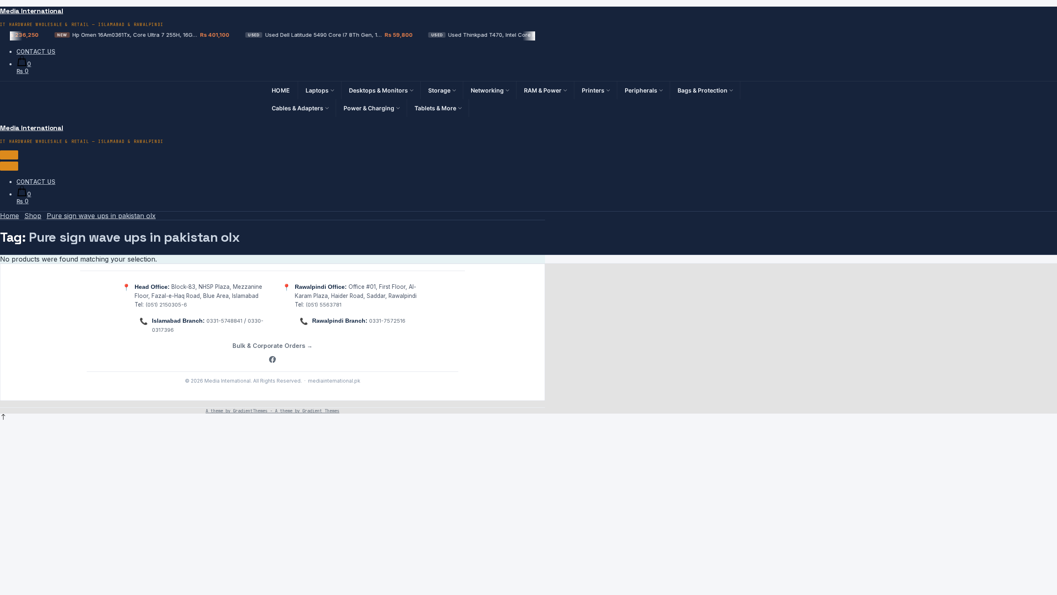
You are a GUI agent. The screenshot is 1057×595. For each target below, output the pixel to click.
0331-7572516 (387, 320)
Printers (593, 90)
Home (281, 90)
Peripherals (641, 90)
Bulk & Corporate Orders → (272, 345)
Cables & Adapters (297, 108)
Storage (439, 90)
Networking (487, 90)
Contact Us (36, 51)
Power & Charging (369, 108)
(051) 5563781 (323, 304)
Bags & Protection (703, 90)
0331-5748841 (224, 320)
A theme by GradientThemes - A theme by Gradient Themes (272, 411)
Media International (31, 11)
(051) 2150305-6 (166, 304)
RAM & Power (543, 90)
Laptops (317, 90)
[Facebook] (272, 360)
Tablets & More (435, 108)
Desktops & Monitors (378, 90)
